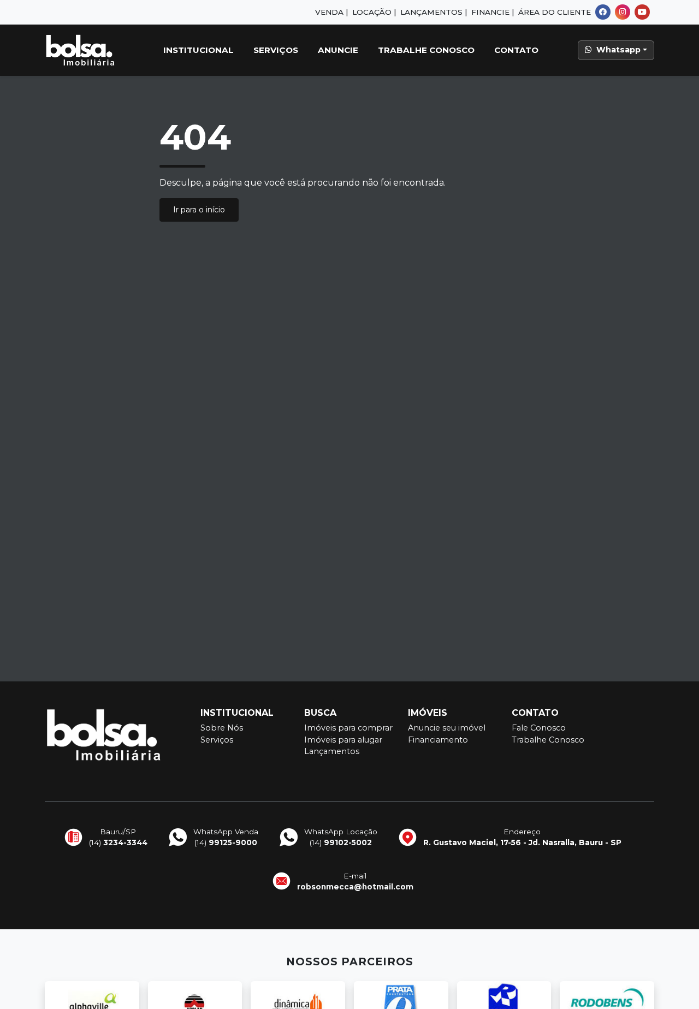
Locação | (374, 12)
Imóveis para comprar (348, 728)
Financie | (492, 12)
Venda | (331, 12)
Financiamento (438, 740)
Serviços (275, 50)
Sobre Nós (221, 728)
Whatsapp (618, 50)
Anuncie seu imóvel (446, 728)
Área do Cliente (554, 12)
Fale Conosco (539, 728)
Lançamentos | (433, 12)
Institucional (198, 50)
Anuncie (338, 50)
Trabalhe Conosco (426, 50)
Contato (516, 50)
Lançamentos (331, 751)
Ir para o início (199, 210)
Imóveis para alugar (343, 740)
